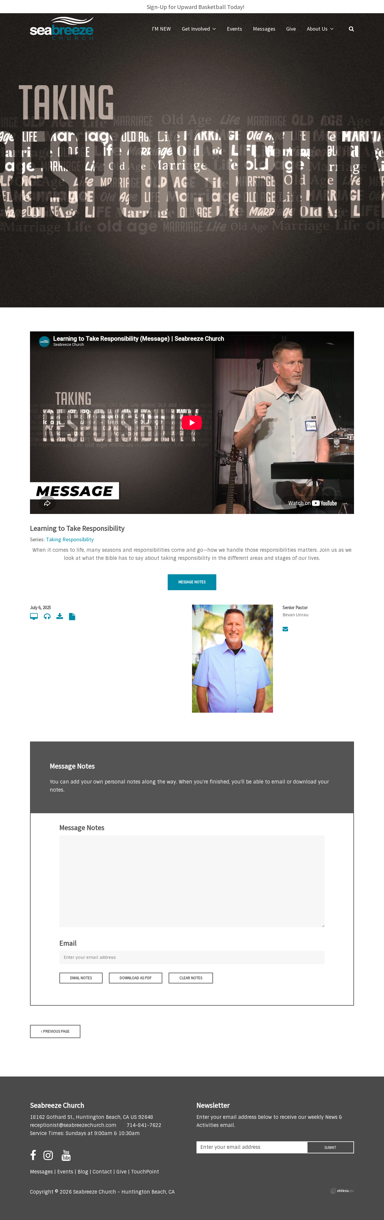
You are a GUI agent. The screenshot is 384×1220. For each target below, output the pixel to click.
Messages (41, 1172)
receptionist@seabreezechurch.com (73, 1125)
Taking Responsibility (70, 539)
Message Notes (192, 581)
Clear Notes (190, 977)
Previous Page (56, 1031)
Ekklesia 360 (342, 1191)
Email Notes (81, 977)
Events (65, 1172)
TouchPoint (145, 1172)
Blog (83, 1172)
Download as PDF (136, 977)
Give (121, 1172)
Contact (101, 1172)
